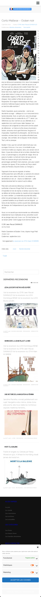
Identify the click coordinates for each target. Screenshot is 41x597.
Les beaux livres (11, 533)
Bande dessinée (24, 249)
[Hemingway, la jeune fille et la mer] (21, 369)
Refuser (20, 586)
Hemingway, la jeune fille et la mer (17, 341)
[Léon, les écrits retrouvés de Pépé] (21, 315)
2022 (14, 249)
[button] (38, 547)
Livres (13, 438)
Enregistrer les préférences (20, 592)
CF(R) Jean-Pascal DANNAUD (27, 24)
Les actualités (10, 519)
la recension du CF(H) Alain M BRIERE (26, 241)
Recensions (26, 331)
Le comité (8, 510)
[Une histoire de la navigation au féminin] (21, 422)
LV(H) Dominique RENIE (30, 438)
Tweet (5, 256)
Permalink (27, 27)
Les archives (9, 516)
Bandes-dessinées (15, 27)
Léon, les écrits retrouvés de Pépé (17, 287)
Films (13, 487)
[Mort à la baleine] (21, 472)
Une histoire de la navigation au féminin (19, 394)
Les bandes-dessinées (13, 536)
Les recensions (10, 513)
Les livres (8, 530)
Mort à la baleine (10, 447)
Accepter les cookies (20, 580)
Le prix (7, 507)
